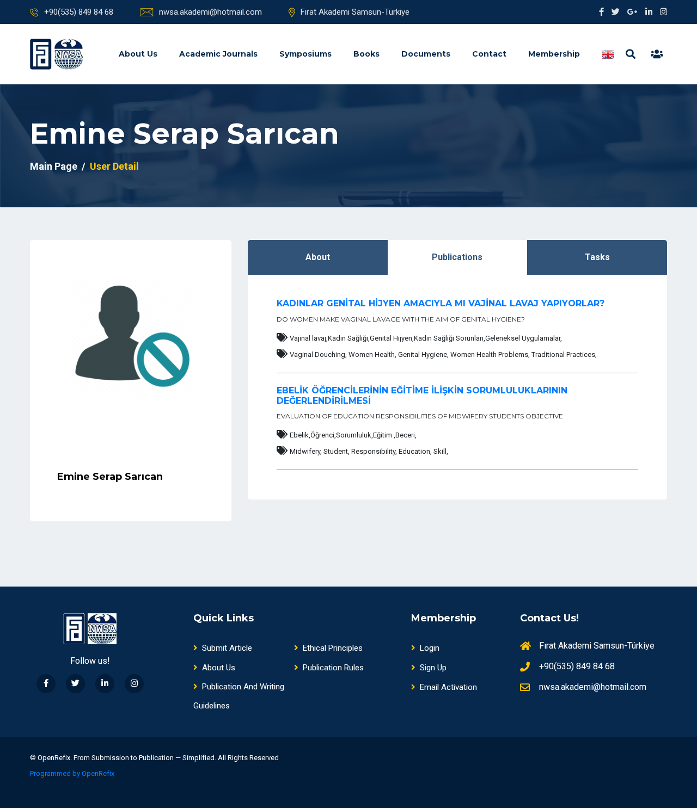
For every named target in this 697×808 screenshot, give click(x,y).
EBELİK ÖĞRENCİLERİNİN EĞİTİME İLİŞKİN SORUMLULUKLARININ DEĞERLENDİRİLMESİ (422, 395)
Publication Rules (333, 668)
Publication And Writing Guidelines (238, 696)
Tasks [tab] (597, 257)
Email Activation (448, 687)
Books (366, 54)
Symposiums (305, 54)
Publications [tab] (457, 257)
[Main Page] (56, 54)
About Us (138, 54)
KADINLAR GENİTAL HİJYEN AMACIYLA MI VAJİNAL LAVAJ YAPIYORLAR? (440, 303)
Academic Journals (218, 54)
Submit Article (227, 648)
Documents (425, 54)
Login (429, 648)
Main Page (53, 166)
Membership (554, 54)
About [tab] (317, 257)
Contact (489, 54)
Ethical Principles (333, 648)
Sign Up (433, 668)
